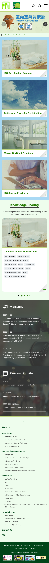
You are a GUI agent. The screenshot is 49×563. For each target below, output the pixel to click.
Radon (28, 268)
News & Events (9, 545)
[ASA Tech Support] (19, 557)
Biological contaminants (13, 272)
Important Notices (21, 549)
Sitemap (33, 549)
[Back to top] (44, 559)
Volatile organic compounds (14, 268)
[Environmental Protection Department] (6, 5)
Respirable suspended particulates (16, 260)
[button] (5, 35)
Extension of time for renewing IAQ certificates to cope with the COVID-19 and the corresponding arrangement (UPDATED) (22, 338)
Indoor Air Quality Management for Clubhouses (21, 396)
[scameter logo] (30, 557)
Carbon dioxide (10, 256)
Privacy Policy (38, 545)
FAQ (18, 545)
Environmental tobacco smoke (15, 276)
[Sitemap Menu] (24, 421)
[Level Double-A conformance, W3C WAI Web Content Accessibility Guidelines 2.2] (41, 557)
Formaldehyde (29, 264)
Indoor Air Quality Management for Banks (19, 385)
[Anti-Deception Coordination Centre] (7, 557)
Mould (25, 272)
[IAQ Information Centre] (16, 5)
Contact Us (26, 545)
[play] (2, 35)
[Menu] (46, 5)
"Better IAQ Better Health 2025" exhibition (19, 408)
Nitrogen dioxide (10, 264)
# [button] (45, 24)
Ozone (20, 264)
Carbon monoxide (23, 256)
